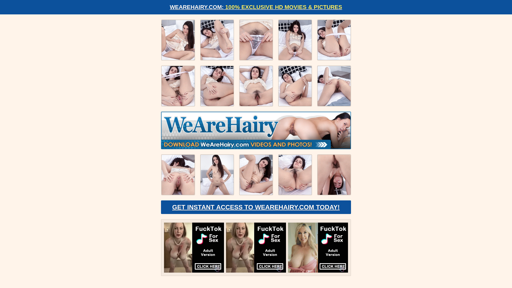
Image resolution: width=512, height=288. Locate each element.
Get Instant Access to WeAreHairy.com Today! (256, 207)
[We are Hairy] (256, 130)
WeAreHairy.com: (256, 7)
